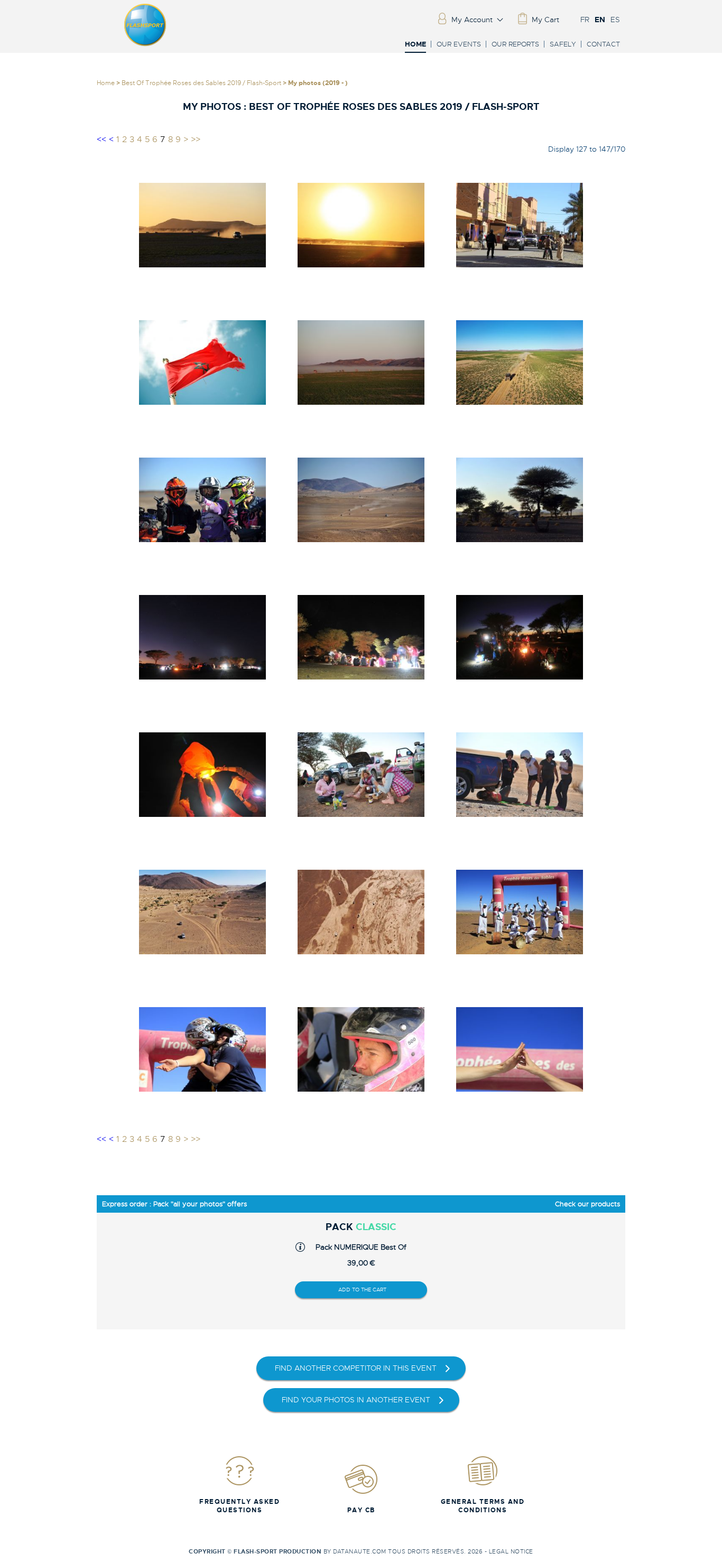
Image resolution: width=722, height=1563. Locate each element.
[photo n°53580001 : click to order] (361, 774)
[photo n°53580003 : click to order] (202, 912)
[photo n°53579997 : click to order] (202, 637)
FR (584, 19)
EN (600, 19)
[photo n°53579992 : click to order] (361, 362)
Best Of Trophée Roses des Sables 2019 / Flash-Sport (201, 83)
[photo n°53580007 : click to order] (361, 1049)
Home (415, 45)
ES (615, 19)
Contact (603, 44)
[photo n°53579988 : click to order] (202, 225)
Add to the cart (362, 1289)
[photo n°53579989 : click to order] (361, 225)
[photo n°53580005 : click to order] (519, 912)
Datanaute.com (359, 1551)
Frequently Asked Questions (239, 1505)
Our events (459, 44)
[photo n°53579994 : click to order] (202, 500)
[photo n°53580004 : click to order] (361, 912)
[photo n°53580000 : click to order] (202, 774)
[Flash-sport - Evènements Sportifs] (145, 44)
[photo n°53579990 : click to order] (519, 225)
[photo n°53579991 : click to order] (202, 362)
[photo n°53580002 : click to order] (519, 774)
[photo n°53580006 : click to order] (202, 1049)
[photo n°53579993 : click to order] (519, 362)
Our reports (515, 44)
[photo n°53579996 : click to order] (519, 500)
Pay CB (361, 1510)
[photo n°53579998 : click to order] (361, 637)
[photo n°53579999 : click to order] (519, 637)
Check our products (587, 1203)
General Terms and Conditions (483, 1505)
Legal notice (511, 1551)
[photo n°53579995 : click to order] (361, 500)
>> (195, 139)
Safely (563, 44)
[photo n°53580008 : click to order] (519, 1049)
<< (101, 139)
